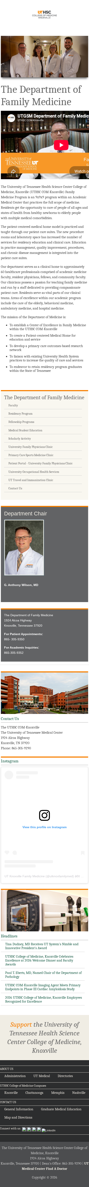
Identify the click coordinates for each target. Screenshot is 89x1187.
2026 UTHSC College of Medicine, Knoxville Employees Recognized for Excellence (43, 999)
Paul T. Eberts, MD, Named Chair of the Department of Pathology (43, 975)
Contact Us (15, 488)
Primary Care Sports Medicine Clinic (30, 455)
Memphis (57, 1093)
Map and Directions (18, 1117)
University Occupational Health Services (33, 472)
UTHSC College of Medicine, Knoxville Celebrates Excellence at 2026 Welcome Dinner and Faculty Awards (39, 960)
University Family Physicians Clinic (30, 447)
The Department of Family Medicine (44, 397)
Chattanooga (34, 1093)
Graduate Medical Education (61, 1109)
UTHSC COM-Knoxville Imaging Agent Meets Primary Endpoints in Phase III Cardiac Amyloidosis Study (43, 987)
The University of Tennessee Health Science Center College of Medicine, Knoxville (44, 15)
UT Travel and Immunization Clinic (30, 480)
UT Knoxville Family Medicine (25, 876)
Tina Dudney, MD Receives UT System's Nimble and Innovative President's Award (41, 946)
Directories (65, 1076)
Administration (15, 1076)
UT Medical (41, 1076)
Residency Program (20, 414)
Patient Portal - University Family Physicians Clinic (40, 463)
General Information (18, 1109)
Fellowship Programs (21, 422)
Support (21, 1024)
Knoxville (11, 1093)
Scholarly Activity (19, 438)
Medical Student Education (25, 430)
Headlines (9, 936)
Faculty (13, 405)
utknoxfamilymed (61, 876)
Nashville (78, 1093)
